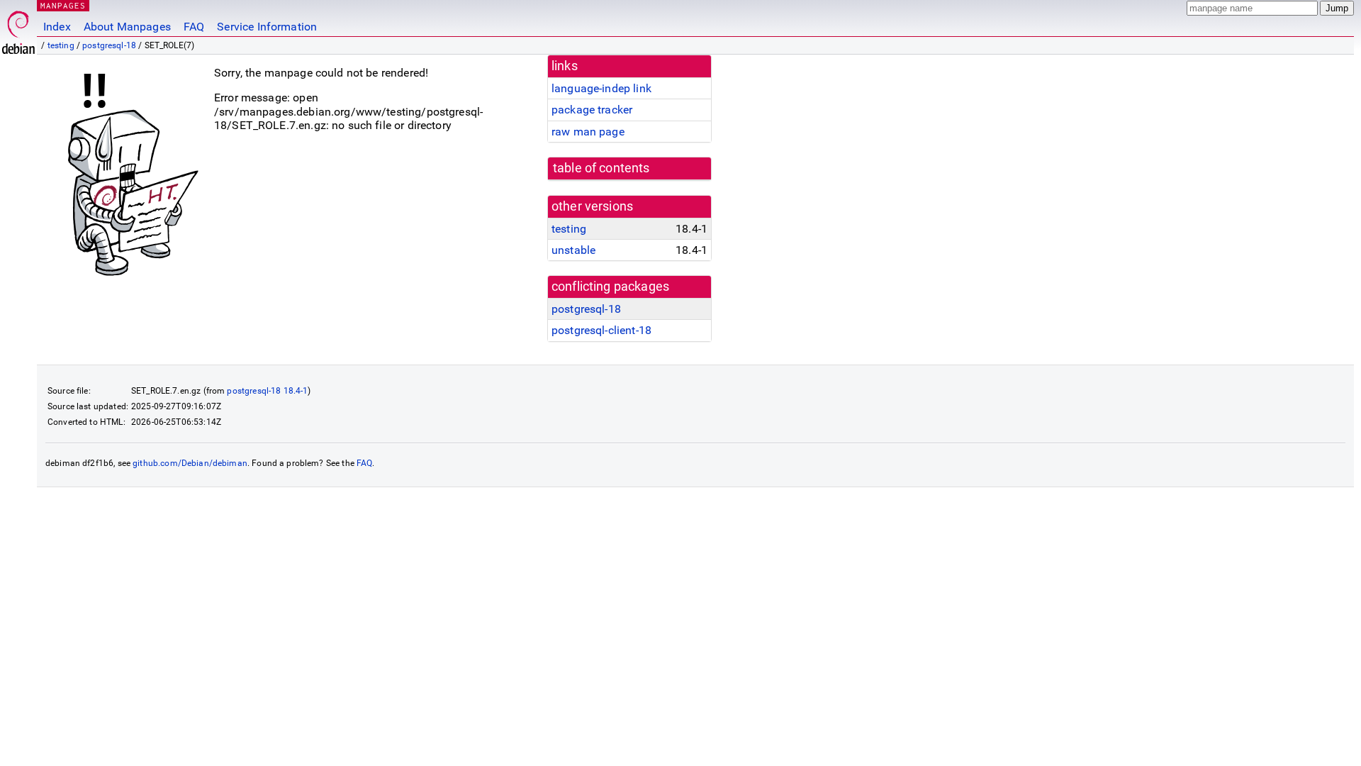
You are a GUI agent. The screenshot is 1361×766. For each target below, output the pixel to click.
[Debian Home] (18, 28)
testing (60, 45)
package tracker (591, 109)
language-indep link (601, 88)
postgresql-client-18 (601, 330)
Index (57, 26)
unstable (573, 250)
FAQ (194, 26)
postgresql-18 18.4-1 (267, 391)
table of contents (601, 168)
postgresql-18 (109, 45)
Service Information (267, 26)
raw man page (588, 131)
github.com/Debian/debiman (190, 463)
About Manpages (127, 26)
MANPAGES (63, 5)
